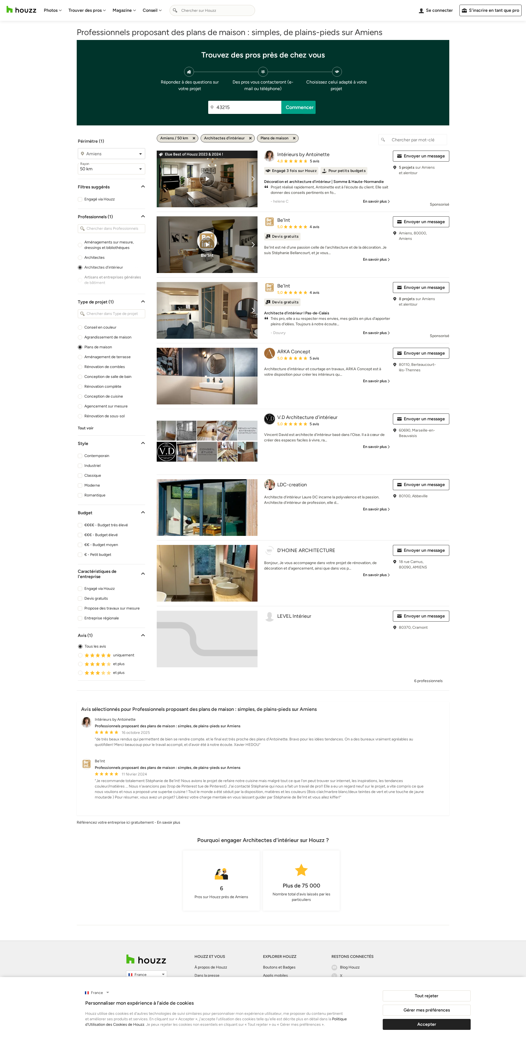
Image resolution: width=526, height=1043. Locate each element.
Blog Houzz (350, 967)
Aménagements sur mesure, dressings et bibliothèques (109, 245)
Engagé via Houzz (99, 199)
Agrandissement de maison (108, 337)
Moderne (92, 485)
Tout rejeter (426, 995)
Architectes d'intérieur (103, 267)
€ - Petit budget (97, 554)
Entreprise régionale (101, 618)
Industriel (92, 465)
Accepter (426, 1024)
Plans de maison (98, 347)
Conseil (150, 10)
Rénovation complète (102, 386)
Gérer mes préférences (427, 1010)
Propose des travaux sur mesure (112, 608)
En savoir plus (168, 822)
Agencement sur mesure (106, 406)
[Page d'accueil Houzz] (21, 9)
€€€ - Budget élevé (101, 535)
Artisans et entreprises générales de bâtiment (112, 280)
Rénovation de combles (104, 366)
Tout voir (85, 428)
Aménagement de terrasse (107, 357)
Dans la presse (207, 975)
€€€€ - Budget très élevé (106, 525)
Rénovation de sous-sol (104, 416)
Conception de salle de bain (108, 376)
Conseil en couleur (100, 327)
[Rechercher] (175, 10)
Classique (92, 475)
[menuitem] (53, 10)
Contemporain (96, 455)
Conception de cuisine (103, 396)
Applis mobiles (275, 975)
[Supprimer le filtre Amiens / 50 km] (193, 138)
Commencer (300, 107)
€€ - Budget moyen (101, 544)
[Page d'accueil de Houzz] (146, 959)
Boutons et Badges (279, 967)
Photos (51, 10)
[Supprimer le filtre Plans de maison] (294, 138)
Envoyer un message (424, 156)
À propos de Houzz (211, 967)
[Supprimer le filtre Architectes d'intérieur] (250, 138)
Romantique (94, 495)
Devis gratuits (96, 598)
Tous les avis (95, 646)
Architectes (94, 257)
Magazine (122, 10)
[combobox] (212, 10)
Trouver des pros (85, 10)
